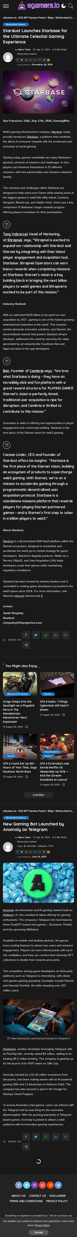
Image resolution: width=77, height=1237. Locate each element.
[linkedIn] (35, 60)
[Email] (48, 60)
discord (19, 595)
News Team (24, 50)
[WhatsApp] (30, 60)
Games (48, 694)
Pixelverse (9, 1049)
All (24, 846)
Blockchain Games (16, 24)
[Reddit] (39, 60)
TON (50, 846)
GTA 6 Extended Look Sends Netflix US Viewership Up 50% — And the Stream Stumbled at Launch (54, 771)
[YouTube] (42, 1185)
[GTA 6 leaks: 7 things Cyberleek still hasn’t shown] (57, 685)
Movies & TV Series (18, 694)
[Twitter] (22, 60)
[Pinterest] (26, 60)
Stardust (56, 131)
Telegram (42, 846)
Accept (39, 1232)
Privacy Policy (42, 1225)
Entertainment (51, 752)
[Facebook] (17, 60)
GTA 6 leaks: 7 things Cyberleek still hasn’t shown (54, 705)
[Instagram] (34, 1185)
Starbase (32, 136)
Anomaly (31, 846)
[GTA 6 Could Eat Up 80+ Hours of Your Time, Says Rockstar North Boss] (20, 747)
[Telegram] (44, 60)
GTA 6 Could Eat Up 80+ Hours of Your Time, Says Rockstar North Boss (20, 767)
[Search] (70, 6)
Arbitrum (8, 914)
